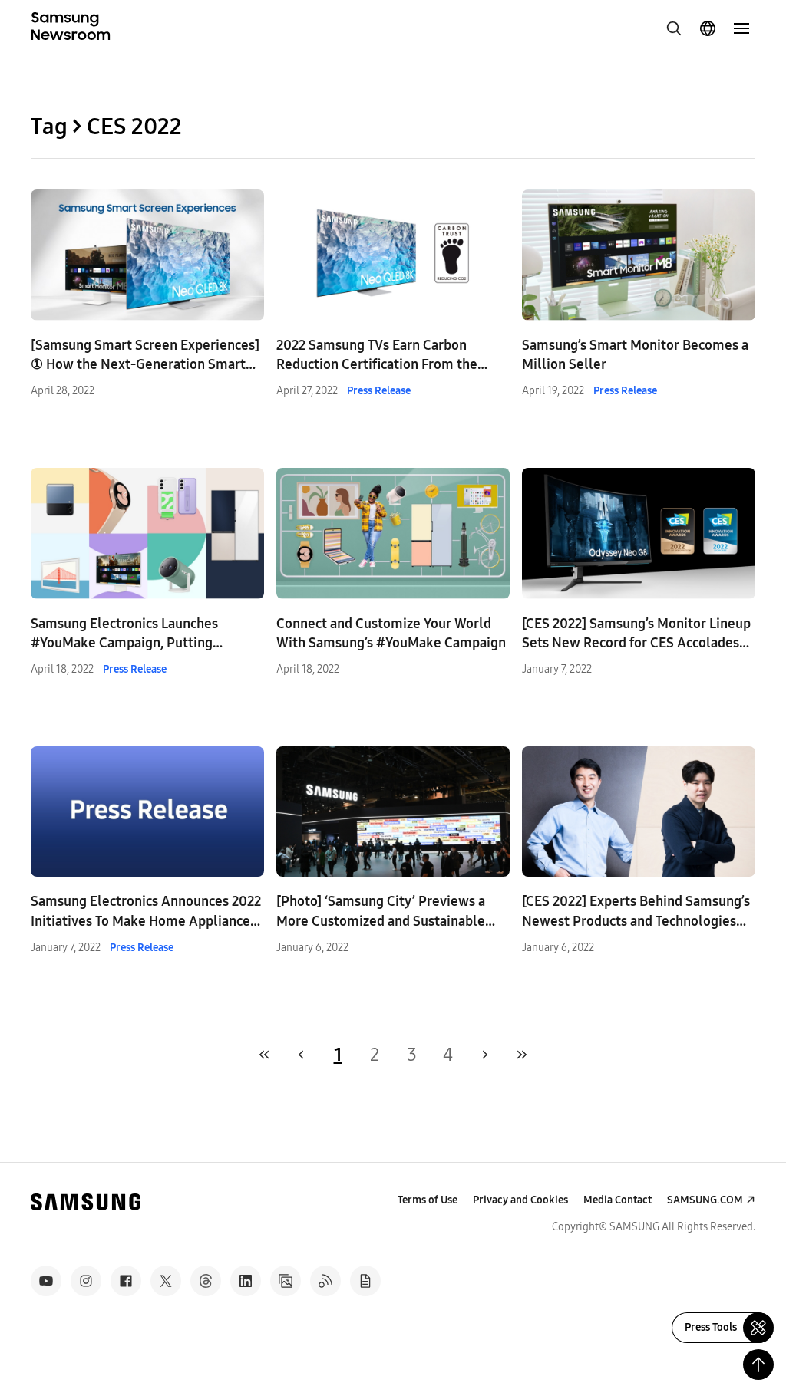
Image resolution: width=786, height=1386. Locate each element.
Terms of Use (427, 1200)
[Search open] (674, 28)
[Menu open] (741, 28)
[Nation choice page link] (708, 28)
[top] (758, 1364)
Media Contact (617, 1200)
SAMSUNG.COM (705, 1200)
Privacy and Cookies (520, 1200)
